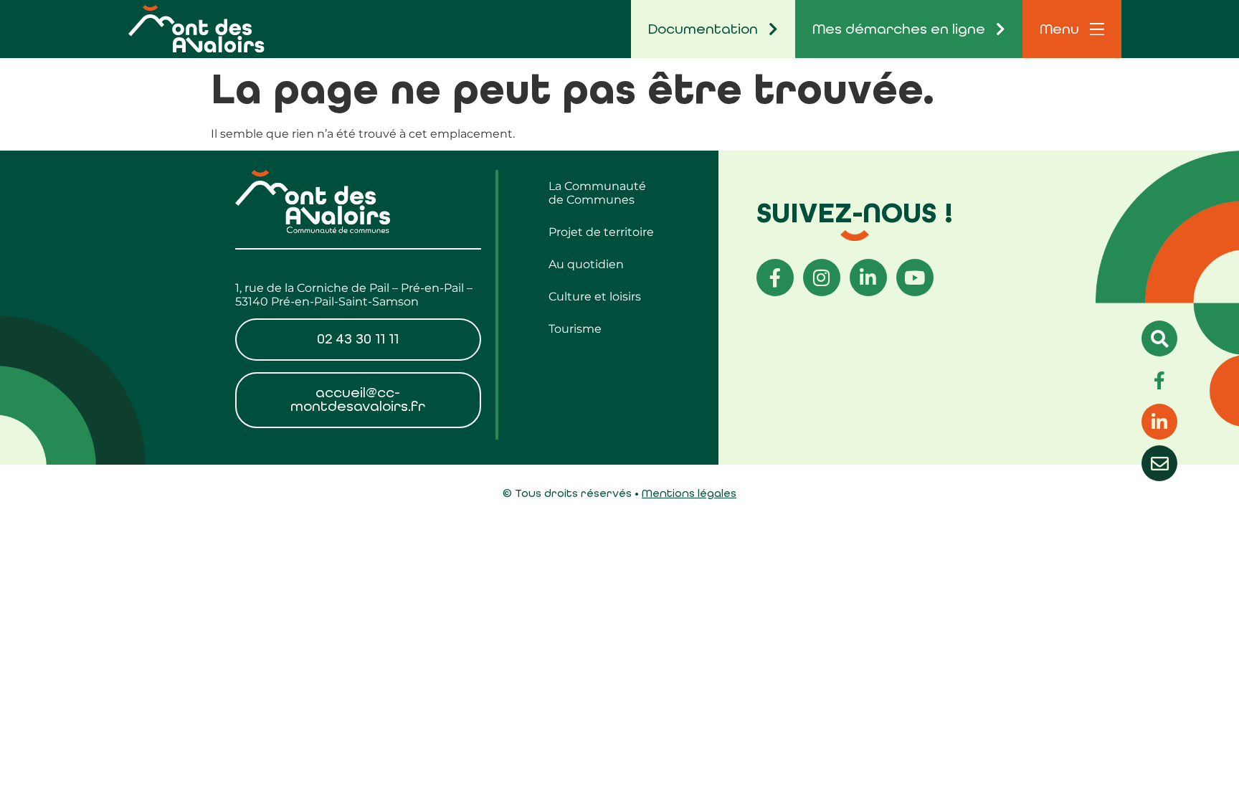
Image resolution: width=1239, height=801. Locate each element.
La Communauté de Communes (597, 193)
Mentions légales (689, 493)
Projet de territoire (601, 232)
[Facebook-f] (775, 277)
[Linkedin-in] (868, 277)
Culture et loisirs (595, 296)
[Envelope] (1159, 463)
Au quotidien (586, 264)
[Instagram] (821, 277)
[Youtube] (915, 277)
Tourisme (575, 329)
